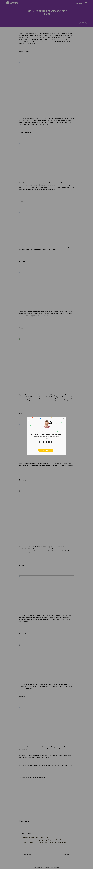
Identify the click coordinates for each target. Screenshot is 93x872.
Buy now (45, 450)
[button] (63, 418)
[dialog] (46, 436)
